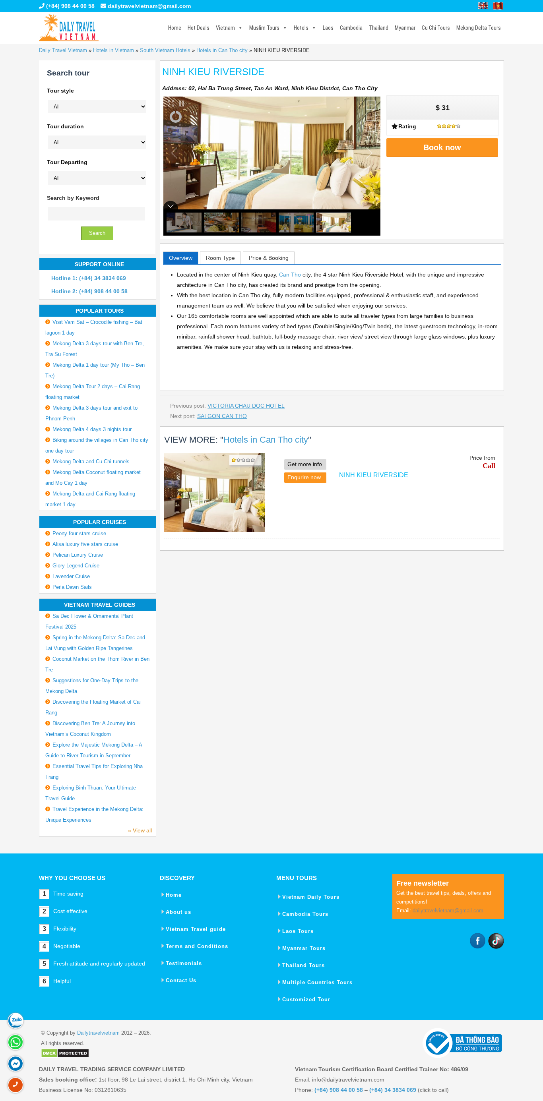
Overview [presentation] (180, 258)
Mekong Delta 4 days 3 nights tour (92, 429)
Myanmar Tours (304, 948)
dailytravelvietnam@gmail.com (149, 6)
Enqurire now (304, 477)
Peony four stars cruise (79, 533)
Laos (328, 28)
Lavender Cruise (71, 576)
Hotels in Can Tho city (222, 50)
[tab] (180, 258)
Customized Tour (306, 999)
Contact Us (181, 980)
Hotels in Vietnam (113, 50)
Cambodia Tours (305, 914)
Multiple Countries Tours (317, 982)
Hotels (301, 28)
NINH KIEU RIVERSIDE (373, 475)
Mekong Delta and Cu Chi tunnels (91, 461)
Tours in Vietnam (69, 28)
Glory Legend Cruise (75, 566)
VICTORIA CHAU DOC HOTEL (246, 405)
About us (178, 912)
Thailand (378, 28)
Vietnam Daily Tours (310, 897)
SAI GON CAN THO (222, 416)
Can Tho (290, 274)
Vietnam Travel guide (196, 929)
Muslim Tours (264, 28)
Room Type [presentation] (220, 258)
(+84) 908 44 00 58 (70, 6)
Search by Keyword (73, 198)
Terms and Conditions (197, 946)
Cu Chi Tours (436, 28)
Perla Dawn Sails (72, 587)
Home (174, 28)
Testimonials (184, 963)
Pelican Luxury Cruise (77, 555)
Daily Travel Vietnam (63, 50)
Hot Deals (198, 28)
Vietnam (225, 28)
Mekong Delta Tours (478, 28)
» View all (140, 830)
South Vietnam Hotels (165, 50)
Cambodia (351, 28)
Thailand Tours (303, 965)
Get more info (304, 464)
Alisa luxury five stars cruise (85, 544)
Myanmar (405, 28)
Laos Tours (298, 931)
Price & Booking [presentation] (269, 258)
